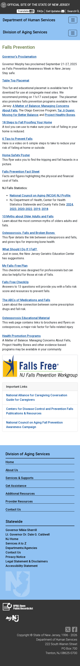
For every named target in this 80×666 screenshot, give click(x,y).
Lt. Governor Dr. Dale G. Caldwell (28, 534)
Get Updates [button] (53, 11)
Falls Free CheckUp (15, 282)
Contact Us (13, 509)
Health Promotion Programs (21, 336)
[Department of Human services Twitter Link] (68, 630)
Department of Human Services (29, 20)
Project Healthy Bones (60, 115)
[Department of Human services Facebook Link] (74, 630)
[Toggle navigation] (72, 20)
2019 (36, 209)
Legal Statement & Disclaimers (27, 561)
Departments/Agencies (21, 548)
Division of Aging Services (25, 32)
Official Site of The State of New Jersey (38, 5)
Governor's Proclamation (19, 56)
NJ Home (12, 539)
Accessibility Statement (22, 566)
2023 (13, 209)
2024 (69, 204)
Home (10, 462)
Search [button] (72, 11)
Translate (23, 11)
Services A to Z (16, 543)
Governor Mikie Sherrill (21, 530)
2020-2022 (24, 209)
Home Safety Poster (16, 155)
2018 (44, 209)
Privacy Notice (15, 557)
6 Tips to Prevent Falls (17, 139)
